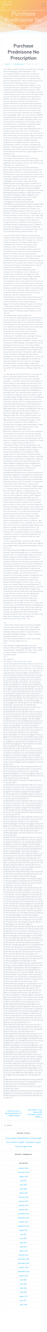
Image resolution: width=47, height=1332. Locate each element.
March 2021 (23, 1251)
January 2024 (23, 1168)
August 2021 (23, 1230)
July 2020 (23, 1280)
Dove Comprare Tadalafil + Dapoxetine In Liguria (23, 1142)
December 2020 (23, 1259)
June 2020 (23, 1284)
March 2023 (23, 1193)
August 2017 (23, 1296)
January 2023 (23, 1201)
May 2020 (23, 1288)
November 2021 (23, 1218)
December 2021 (23, 1214)
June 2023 (23, 1185)
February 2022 (23, 1205)
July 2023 (23, 1181)
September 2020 (23, 1271)
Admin (7, 64)
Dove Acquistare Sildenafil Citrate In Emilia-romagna (23, 1138)
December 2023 (23, 1172)
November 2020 (23, 1263)
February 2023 (23, 1197)
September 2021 (23, 1226)
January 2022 (23, 1209)
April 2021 (23, 1247)
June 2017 (23, 1300)
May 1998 (23, 1305)
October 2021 (23, 1222)
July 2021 (23, 1234)
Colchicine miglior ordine (23, 1146)
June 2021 (23, 1238)
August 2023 (23, 1176)
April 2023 (23, 1189)
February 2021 (23, 1255)
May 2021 (23, 1243)
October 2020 (23, 1267)
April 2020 (23, 1292)
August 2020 (23, 1276)
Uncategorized (18, 64)
